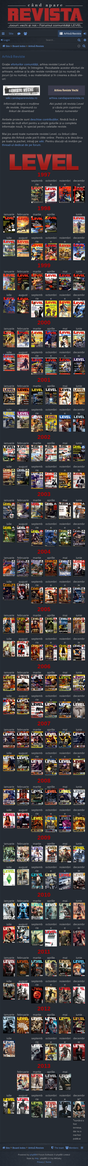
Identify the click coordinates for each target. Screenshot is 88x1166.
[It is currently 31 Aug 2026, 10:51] (79, 46)
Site (11, 33)
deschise (36, 119)
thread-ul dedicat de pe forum (21, 145)
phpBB (33, 1155)
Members (26, 34)
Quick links (4, 34)
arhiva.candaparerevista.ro (66, 98)
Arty (36, 1158)
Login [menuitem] (85, 34)
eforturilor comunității (24, 64)
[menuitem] (71, 33)
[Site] (44, 15)
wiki (41, 141)
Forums (19, 34)
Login (7, 40)
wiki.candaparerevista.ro (21, 98)
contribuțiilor (50, 119)
